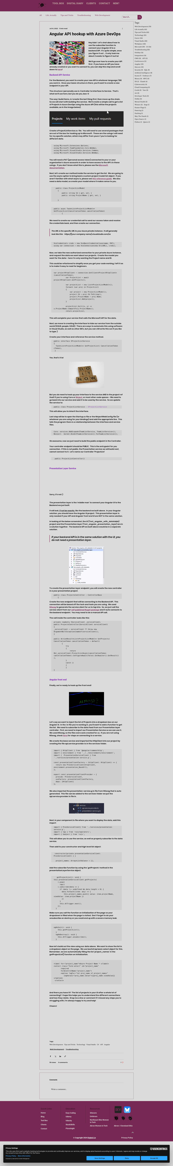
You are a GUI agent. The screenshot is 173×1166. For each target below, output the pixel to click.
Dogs (146, 105)
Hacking (139, 113)
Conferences (140, 61)
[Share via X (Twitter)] (55, 1081)
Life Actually (141, 29)
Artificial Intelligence (143, 73)
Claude (143, 81)
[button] (86, 485)
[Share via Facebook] (50, 1081)
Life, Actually (51, 15)
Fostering (139, 110)
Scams (138, 76)
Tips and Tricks (66, 15)
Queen (146, 122)
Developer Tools (142, 96)
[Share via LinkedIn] (60, 1081)
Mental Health (141, 102)
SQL (147, 70)
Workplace (140, 44)
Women (139, 105)
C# (98, 1069)
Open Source (140, 119)
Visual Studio (91, 1069)
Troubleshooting (84, 15)
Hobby (138, 99)
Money (138, 79)
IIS (137, 81)
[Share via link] (65, 1081)
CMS (138, 58)
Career (139, 38)
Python (138, 122)
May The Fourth (141, 116)
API (101, 1069)
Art (137, 93)
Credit (138, 90)
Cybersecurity (141, 84)
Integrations (140, 55)
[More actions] (122, 28)
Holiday (139, 52)
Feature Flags (140, 107)
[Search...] (139, 17)
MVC (146, 79)
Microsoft (140, 47)
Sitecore (139, 67)
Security (139, 70)
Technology (81, 1069)
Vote (145, 90)
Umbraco (147, 76)
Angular (107, 1069)
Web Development (102, 15)
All (40, 15)
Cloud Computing (142, 87)
